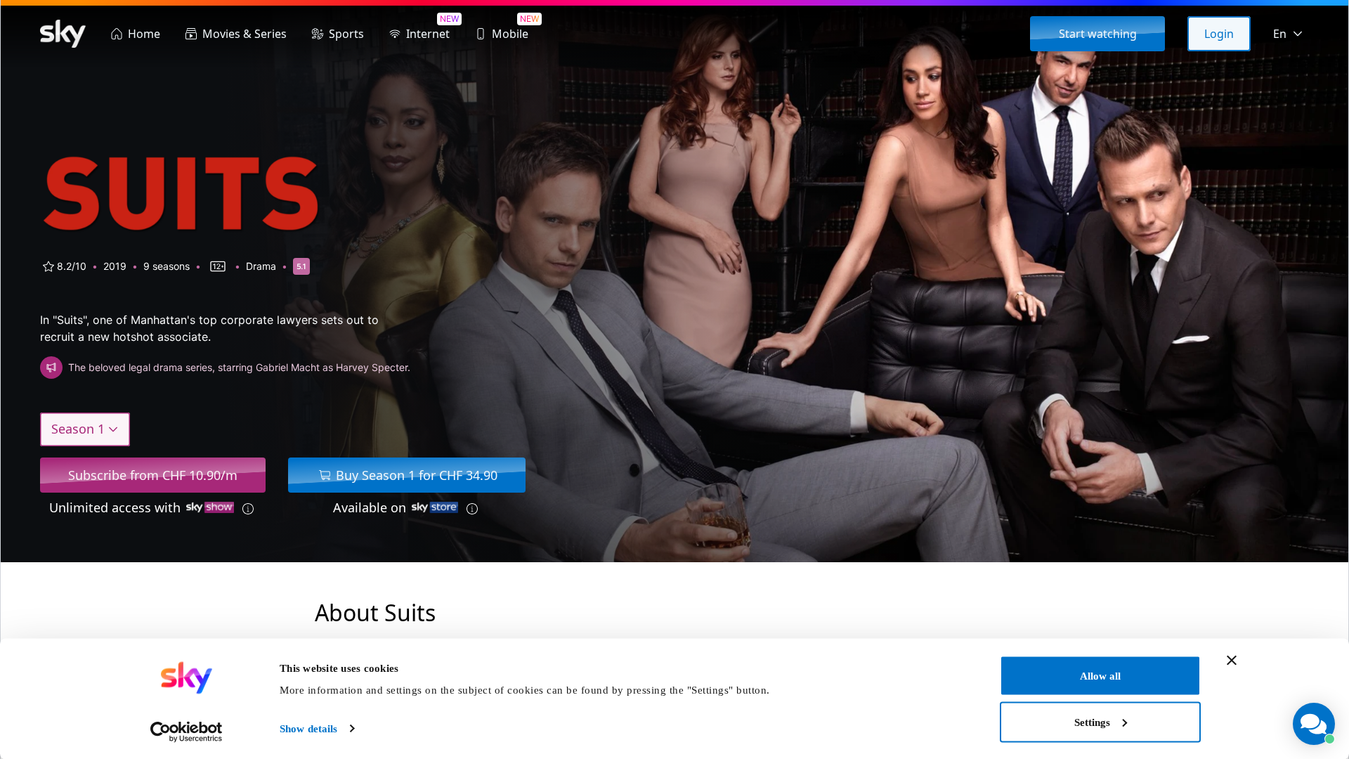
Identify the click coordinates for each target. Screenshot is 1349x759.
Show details (308, 728)
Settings (1092, 721)
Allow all (1100, 676)
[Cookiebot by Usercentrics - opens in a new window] (186, 731)
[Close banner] (1232, 661)
